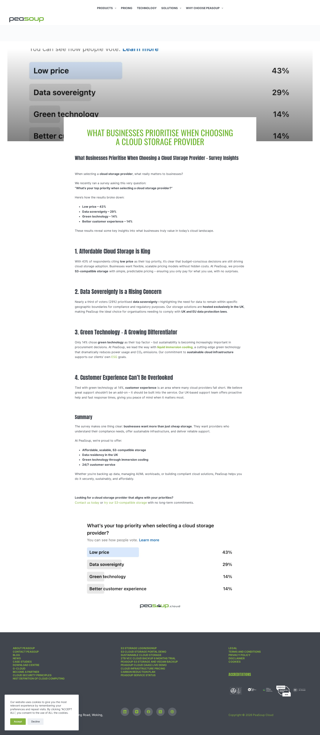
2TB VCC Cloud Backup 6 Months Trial (148, 658)
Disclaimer (237, 658)
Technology (147, 8)
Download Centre (26, 665)
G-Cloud (19, 668)
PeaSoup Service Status (138, 675)
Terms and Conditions (245, 651)
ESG (114, 357)
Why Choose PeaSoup (203, 8)
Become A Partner (26, 671)
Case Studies (22, 661)
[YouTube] (137, 712)
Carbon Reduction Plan (138, 671)
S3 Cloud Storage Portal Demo (143, 651)
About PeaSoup (24, 648)
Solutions (169, 8)
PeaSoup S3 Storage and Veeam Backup (149, 661)
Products (105, 8)
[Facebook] (148, 712)
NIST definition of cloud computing (39, 678)
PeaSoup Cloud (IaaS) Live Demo (144, 665)
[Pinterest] (172, 712)
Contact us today (87, 502)
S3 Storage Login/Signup (139, 648)
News (17, 658)
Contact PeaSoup (26, 651)
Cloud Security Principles (32, 675)
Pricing (126, 8)
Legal (233, 648)
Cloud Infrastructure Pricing (143, 668)
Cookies (235, 661)
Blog (16, 655)
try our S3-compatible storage (125, 502)
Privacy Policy (239, 655)
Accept (18, 721)
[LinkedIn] (125, 712)
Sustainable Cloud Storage (141, 655)
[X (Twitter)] (160, 712)
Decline (35, 721)
